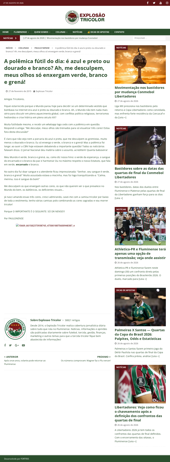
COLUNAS (60, 32)
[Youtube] (161, 3)
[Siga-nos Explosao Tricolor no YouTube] (22, 345)
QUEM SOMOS (41, 32)
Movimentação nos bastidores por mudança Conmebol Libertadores (139, 91)
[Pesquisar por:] (149, 37)
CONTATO (119, 32)
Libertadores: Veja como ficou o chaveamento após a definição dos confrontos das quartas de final (139, 413)
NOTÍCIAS (77, 32)
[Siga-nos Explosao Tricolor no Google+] (15, 345)
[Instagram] (167, 3)
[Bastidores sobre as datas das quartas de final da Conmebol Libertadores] (140, 145)
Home (5, 32)
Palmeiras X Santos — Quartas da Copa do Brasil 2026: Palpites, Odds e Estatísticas (140, 334)
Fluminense (20, 32)
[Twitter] (154, 3)
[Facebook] (148, 3)
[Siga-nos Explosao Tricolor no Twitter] (9, 345)
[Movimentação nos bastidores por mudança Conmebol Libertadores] (140, 64)
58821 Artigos (72, 320)
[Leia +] (122, 117)
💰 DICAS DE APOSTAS (98, 32)
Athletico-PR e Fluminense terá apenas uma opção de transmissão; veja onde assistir (140, 253)
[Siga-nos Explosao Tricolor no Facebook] (5, 345)
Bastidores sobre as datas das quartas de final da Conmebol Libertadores (139, 172)
